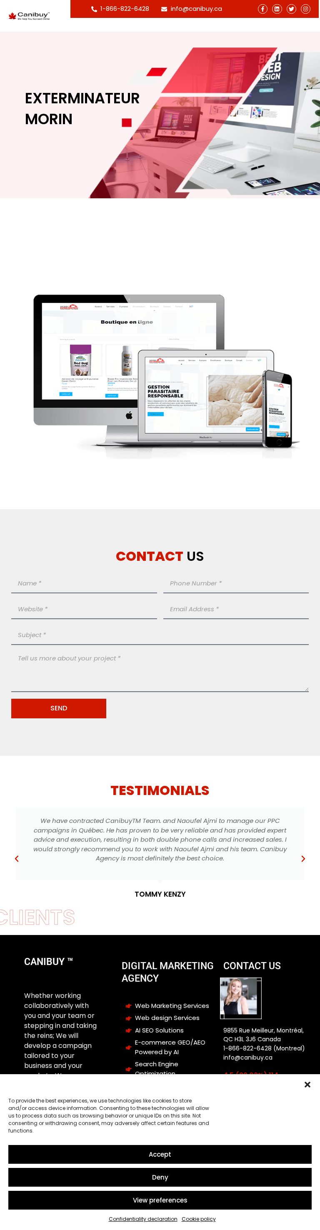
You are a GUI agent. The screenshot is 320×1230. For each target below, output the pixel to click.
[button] (307, 1084)
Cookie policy (199, 1218)
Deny (160, 1177)
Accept (160, 1154)
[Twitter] (291, 9)
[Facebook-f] (263, 9)
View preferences (160, 1200)
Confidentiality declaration (143, 1218)
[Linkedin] (277, 9)
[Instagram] (305, 9)
